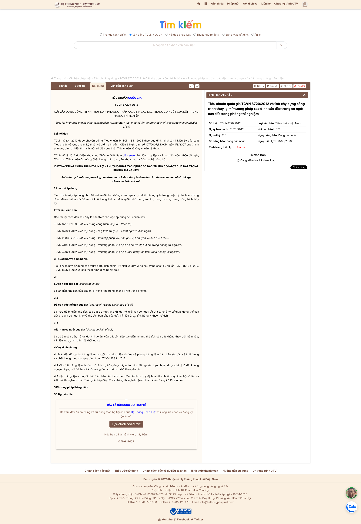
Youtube (166, 519)
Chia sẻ (287, 86)
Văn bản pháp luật (80, 78)
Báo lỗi (301, 86)
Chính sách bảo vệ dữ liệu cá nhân (165, 470)
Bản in (260, 86)
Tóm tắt (62, 85)
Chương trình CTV (286, 3)
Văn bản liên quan (122, 85)
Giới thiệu (217, 3)
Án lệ (258, 34)
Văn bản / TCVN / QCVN (147, 34)
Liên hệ (266, 3)
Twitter (198, 519)
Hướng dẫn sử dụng (235, 470)
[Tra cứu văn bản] (180, 24)
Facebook (183, 519)
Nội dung (98, 85)
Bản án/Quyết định (237, 34)
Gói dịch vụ (250, 3)
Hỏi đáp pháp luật (180, 34)
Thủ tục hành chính (114, 34)
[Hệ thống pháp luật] (77, 4)
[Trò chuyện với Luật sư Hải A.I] (351, 493)
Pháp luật (233, 3)
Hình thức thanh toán (204, 470)
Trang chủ (60, 78)
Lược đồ (80, 85)
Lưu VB (273, 86)
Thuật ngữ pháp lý (208, 34)
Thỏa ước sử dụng (126, 470)
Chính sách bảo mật (97, 470)
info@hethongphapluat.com (217, 502)
